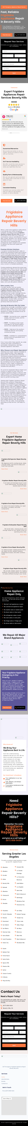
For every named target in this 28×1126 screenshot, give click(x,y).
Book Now (4, 469)
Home (3, 1077)
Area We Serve (5, 1079)
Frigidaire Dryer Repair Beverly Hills (15, 568)
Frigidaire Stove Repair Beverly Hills (13, 547)
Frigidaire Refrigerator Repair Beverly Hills (13, 460)
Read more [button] (5, 129)
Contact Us (4, 1083)
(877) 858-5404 (14, 840)
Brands (3, 1081)
